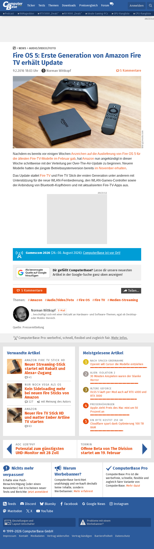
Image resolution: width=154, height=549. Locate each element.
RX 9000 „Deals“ (73, 13)
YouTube (47, 511)
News (22, 48)
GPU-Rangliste (122, 13)
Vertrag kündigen (82, 535)
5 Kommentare (31, 290)
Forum (105, 5)
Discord (30, 504)
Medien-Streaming (124, 300)
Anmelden (137, 5)
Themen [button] (53, 5)
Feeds (12, 504)
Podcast (9, 13)
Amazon (88, 158)
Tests (41, 5)
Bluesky (50, 504)
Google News (95, 504)
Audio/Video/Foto (42, 48)
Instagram (121, 504)
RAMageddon (27, 13)
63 (30, 426)
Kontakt (23, 535)
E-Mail (61, 310)
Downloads (69, 5)
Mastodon (15, 511)
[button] (150, 5)
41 (30, 377)
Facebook (71, 504)
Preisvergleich (88, 5)
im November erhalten (110, 168)
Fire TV (45, 175)
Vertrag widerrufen (58, 535)
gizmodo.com (142, 137)
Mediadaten (38, 535)
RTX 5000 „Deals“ (49, 13)
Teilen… (133, 291)
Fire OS (84, 300)
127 (30, 401)
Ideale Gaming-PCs (97, 13)
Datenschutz (122, 535)
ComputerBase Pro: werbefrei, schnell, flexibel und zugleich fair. (73, 338)
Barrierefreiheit (103, 535)
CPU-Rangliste (143, 13)
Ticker (31, 5)
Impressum (9, 535)
